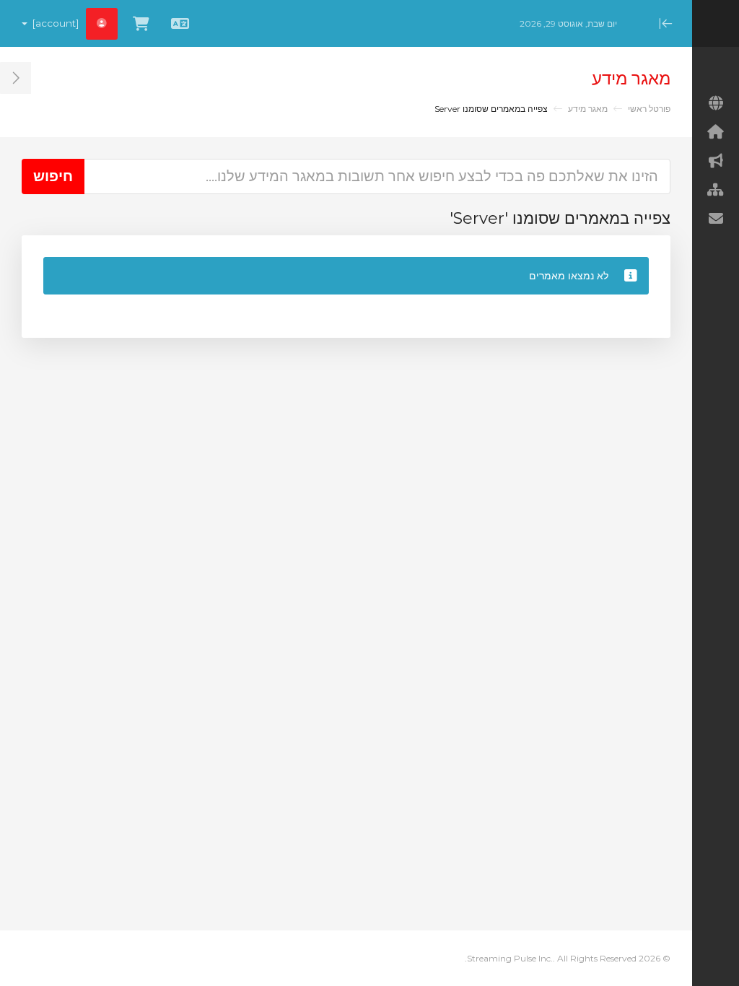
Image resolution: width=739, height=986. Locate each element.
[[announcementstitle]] (715, 161)
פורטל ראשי (649, 108)
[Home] (715, 132)
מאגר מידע (588, 108)
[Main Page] (715, 103)
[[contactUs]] (715, 218)
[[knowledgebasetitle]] (715, 189)
